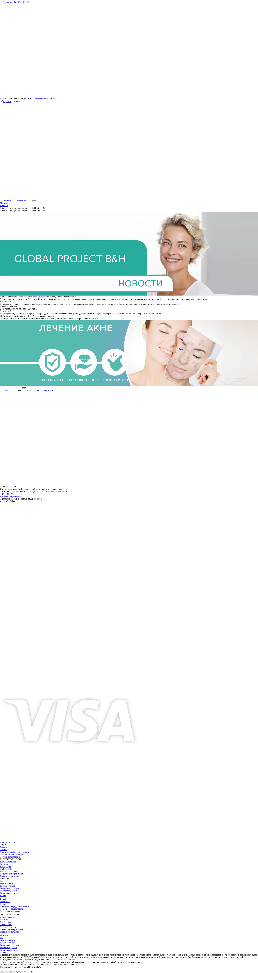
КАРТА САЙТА (7, 842)
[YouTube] (15, 840)
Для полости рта (7, 886)
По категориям (22, 98)
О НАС (3, 899)
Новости (4, 205)
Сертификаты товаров (10, 857)
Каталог (3, 98)
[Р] (27, 840)
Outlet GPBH (6, 869)
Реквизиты (5, 847)
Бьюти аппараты (7, 883)
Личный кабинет (8, 862)
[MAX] (9, 840)
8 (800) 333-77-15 (21, 2)
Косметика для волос (9, 888)
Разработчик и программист (13, 969)
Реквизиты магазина (9, 876)
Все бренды (5, 866)
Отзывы (3, 849)
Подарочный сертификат (11, 874)
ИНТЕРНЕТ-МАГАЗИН (9, 915)
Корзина (4, 864)
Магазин (4, 203)
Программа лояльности (40, 98)
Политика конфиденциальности (14, 852)
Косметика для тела (9, 893)
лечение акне (39, 297)
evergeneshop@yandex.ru (11, 496)
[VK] (3, 840)
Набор (3, 895)
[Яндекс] (21, 840)
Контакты (7, 2)
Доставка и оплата (8, 871)
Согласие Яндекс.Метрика (12, 854)
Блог (53, 98)
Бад (1, 881)
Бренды (11, 98)
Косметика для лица (9, 891)
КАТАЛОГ (4, 935)
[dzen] (33, 840)
